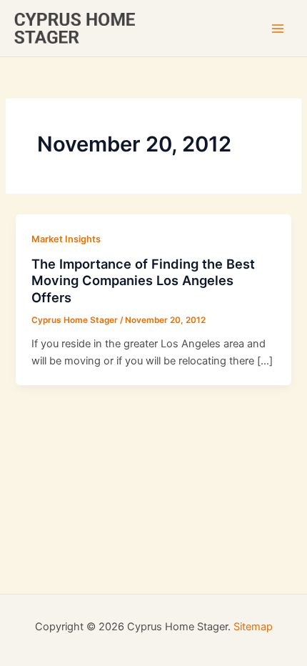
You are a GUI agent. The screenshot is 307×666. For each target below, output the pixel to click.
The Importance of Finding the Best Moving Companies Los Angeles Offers (143, 280)
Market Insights (66, 239)
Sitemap (253, 626)
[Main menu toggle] (278, 29)
